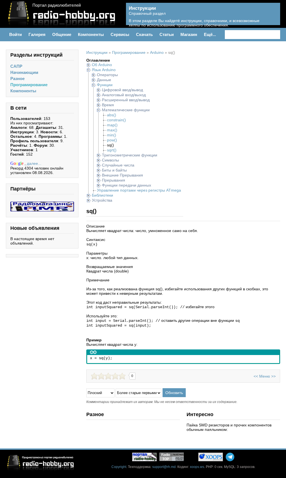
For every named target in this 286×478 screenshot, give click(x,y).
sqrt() (111, 150)
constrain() (116, 120)
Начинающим (24, 72)
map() (112, 125)
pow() (112, 140)
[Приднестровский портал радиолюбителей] (144, 457)
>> (273, 376)
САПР (16, 66)
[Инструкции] (271, 17)
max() (112, 130)
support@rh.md (164, 467)
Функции (105, 85)
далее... (34, 163)
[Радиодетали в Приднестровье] (42, 204)
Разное (17, 78)
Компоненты (23, 90)
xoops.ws (197, 467)
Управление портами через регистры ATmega (139, 190)
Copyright (118, 467)
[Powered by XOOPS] (210, 457)
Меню (264, 376)
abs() (111, 115)
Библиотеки (102, 195)
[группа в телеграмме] (230, 457)
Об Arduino (102, 64)
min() (111, 135)
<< (256, 376)
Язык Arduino (104, 69)
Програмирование (28, 84)
